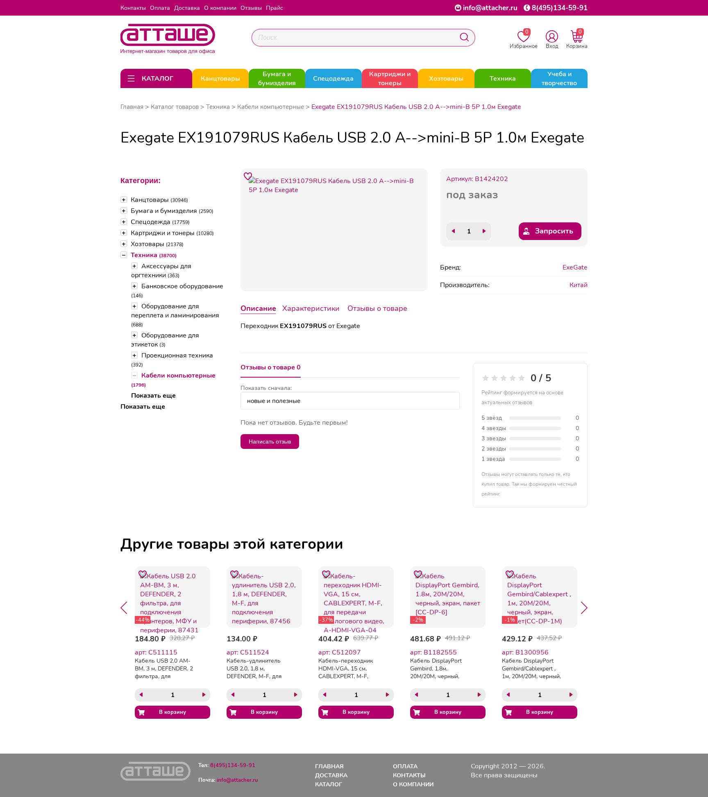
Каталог (328, 784)
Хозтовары (157, 244)
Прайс (274, 8)
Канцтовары (159, 199)
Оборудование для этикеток (165, 340)
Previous (124, 608)
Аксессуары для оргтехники (161, 271)
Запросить (554, 231)
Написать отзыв (270, 441)
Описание (258, 308)
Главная (131, 107)
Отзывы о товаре (377, 308)
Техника (154, 255)
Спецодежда (160, 221)
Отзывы (251, 8)
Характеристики (311, 308)
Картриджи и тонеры (172, 233)
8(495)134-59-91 (560, 8)
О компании (220, 8)
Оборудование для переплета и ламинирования (175, 315)
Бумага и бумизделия (172, 210)
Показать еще (153, 395)
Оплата (160, 8)
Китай (579, 285)
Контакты (133, 8)
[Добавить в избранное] (248, 176)
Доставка (187, 8)
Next (584, 608)
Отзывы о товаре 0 (271, 367)
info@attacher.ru (490, 8)
